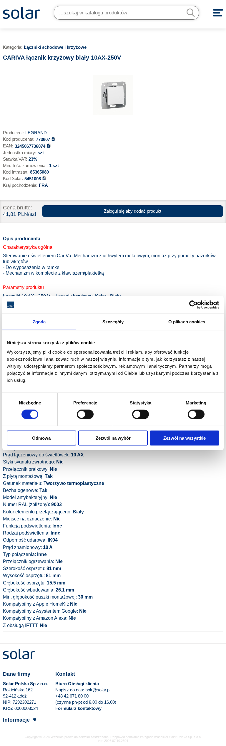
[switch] (85, 414)
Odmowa (41, 437)
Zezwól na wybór (113, 437)
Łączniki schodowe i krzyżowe (55, 47)
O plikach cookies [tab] (186, 321)
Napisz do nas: (70, 689)
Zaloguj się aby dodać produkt (132, 211)
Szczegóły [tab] (113, 321)
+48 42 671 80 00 (72, 695)
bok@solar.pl (97, 689)
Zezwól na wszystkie (184, 437)
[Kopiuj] (53, 139)
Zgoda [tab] (39, 321)
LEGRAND (36, 132)
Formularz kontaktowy (78, 708)
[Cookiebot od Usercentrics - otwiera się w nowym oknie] (193, 304)
